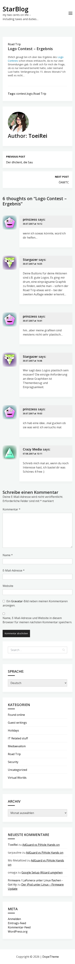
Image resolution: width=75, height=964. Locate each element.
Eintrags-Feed (17, 923)
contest (21, 94)
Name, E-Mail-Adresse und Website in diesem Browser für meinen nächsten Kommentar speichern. (37, 620)
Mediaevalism (17, 746)
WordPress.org (18, 931)
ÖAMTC (64, 182)
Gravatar (17, 601)
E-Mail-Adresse (14, 570)
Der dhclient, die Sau (19, 162)
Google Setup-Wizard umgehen (42, 872)
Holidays (13, 730)
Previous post (15, 156)
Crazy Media (32, 449)
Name (8, 555)
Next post (62, 176)
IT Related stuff (18, 738)
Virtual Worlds (17, 778)
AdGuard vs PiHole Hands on (41, 845)
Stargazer (30, 259)
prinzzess (30, 219)
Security (13, 762)
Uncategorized (17, 770)
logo (30, 94)
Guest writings (17, 723)
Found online (16, 715)
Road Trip (14, 44)
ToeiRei (37, 135)
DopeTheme (50, 957)
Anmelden (14, 919)
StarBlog (15, 9)
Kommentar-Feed (19, 927)
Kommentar (11, 509)
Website (8, 586)
